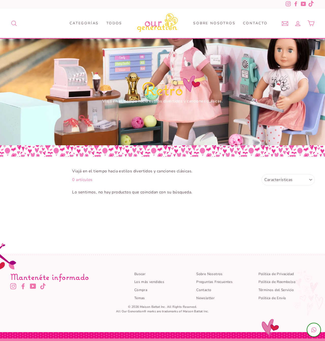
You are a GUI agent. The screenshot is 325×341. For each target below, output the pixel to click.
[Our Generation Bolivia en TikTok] (43, 286)
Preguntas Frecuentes (214, 281)
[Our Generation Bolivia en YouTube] (33, 286)
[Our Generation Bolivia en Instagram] (13, 286)
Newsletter (205, 298)
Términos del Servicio (276, 290)
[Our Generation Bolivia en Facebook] (23, 286)
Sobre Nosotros (214, 23)
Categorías (84, 23)
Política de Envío (272, 298)
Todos (114, 23)
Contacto (255, 23)
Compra (140, 290)
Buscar (139, 274)
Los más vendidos (149, 281)
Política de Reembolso (277, 281)
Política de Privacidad (276, 274)
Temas (139, 298)
